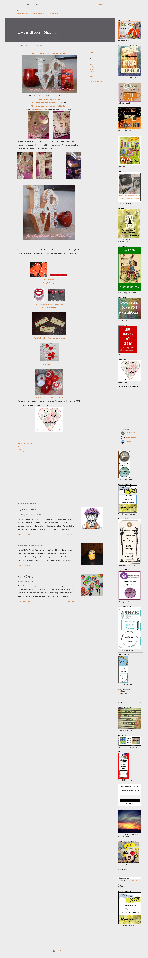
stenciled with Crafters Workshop (45, 103)
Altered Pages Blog (22, 13)
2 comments (27, 601)
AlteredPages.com (38, 13)
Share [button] (92, 52)
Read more (70, 534)
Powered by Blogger (61, 951)
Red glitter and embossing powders (49, 304)
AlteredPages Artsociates (31, 4)
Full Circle (25, 576)
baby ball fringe (49, 283)
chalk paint (93, 67)
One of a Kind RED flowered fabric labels (49, 338)
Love (91, 76)
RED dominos (49, 279)
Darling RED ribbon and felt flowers (49, 397)
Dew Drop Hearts (49, 364)
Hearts (92, 71)
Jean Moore (93, 74)
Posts (123, 691)
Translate (135, 880)
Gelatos (92, 69)
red (91, 79)
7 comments (27, 565)
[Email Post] (18, 447)
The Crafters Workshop (96, 81)
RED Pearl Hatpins (49, 307)
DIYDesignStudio (53, 13)
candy (91, 64)
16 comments (27, 534)
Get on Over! (27, 509)
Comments (125, 693)
